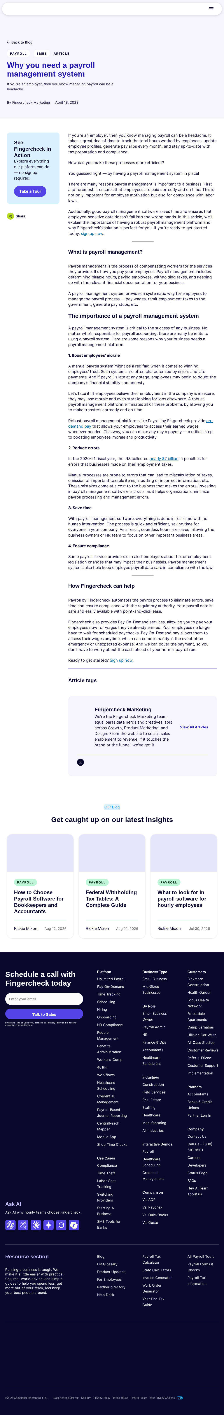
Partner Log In (199, 1115)
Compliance (107, 1165)
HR (144, 1034)
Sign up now (121, 660)
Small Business (154, 979)
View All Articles (194, 727)
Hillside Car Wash (201, 1035)
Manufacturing (154, 1123)
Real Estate (151, 1100)
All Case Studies (200, 1042)
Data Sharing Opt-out (66, 1397)
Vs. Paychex (152, 1207)
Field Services (153, 1092)
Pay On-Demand (110, 986)
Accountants (152, 1050)
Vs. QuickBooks (155, 1215)
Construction (153, 1084)
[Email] (80, 762)
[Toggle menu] (211, 8)
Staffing (149, 1107)
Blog (101, 1256)
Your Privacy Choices (162, 1397)
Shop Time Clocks (112, 1144)
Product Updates (111, 1272)
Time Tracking (109, 994)
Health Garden (199, 992)
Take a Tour (30, 191)
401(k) (102, 1067)
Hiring (102, 1009)
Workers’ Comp (109, 1059)
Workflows (106, 1075)
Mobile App (106, 1137)
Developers (196, 1165)
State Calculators (156, 1270)
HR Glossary (107, 1264)
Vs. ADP (149, 1199)
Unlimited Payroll (111, 979)
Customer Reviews (202, 1050)
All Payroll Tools (200, 1256)
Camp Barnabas (200, 1027)
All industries (153, 1130)
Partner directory (111, 1287)
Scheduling (106, 1002)
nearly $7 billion (164, 458)
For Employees (109, 1279)
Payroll (148, 1151)
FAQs (191, 1180)
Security (86, 1397)
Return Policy (139, 1397)
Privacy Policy (101, 1397)
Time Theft (106, 1173)
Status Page (197, 1173)
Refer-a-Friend (199, 1058)
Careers (193, 1157)
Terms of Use (120, 1397)
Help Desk (105, 1295)
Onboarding (107, 1017)
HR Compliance (110, 1025)
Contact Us (196, 1136)
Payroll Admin (153, 1027)
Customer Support (202, 1065)
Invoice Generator (157, 1277)
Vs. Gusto (150, 1222)
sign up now (92, 233)
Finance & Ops (154, 1042)
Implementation (200, 1073)
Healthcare (151, 1115)
